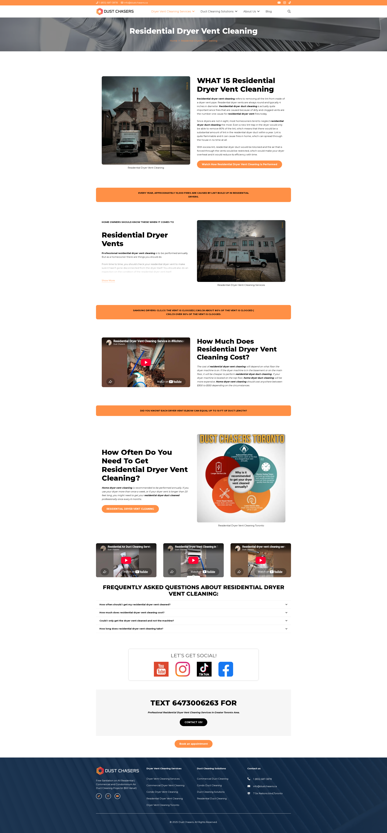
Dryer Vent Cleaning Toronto (162, 805)
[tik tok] (204, 669)
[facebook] (225, 669)
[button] (289, 11)
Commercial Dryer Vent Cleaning (165, 785)
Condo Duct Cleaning (209, 785)
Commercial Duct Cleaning (212, 778)
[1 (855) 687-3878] (250, 779)
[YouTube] (279, 2)
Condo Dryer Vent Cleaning (162, 791)
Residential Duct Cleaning (212, 798)
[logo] (115, 11)
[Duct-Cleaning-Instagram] (182, 669)
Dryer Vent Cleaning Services (163, 778)
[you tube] (161, 669)
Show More (108, 280)
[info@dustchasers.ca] (250, 786)
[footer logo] (118, 771)
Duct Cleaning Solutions (210, 791)
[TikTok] (290, 2)
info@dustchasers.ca (265, 786)
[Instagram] (284, 2)
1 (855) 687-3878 (262, 779)
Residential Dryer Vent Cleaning (164, 798)
